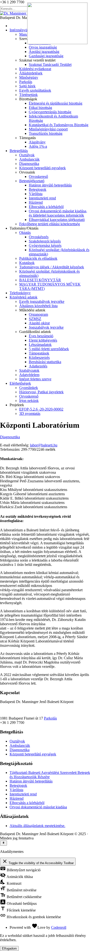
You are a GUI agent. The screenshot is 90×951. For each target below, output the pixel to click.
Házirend (17, 798)
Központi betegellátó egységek (33, 754)
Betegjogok (18, 785)
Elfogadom (9, 948)
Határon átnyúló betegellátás (31, 781)
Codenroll (58, 927)
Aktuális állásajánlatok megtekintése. (37, 826)
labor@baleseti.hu (43, 445)
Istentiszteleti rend (23, 794)
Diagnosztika (10, 437)
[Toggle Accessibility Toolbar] (3, 843)
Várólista (16, 790)
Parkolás (50, 718)
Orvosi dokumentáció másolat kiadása (38, 807)
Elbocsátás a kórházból (27, 803)
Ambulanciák (20, 745)
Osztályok (17, 741)
